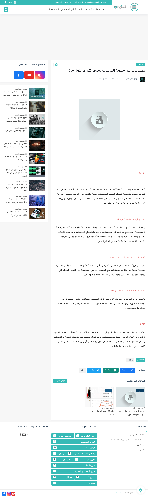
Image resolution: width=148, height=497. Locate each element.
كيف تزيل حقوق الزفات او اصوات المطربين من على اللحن (16, 173)
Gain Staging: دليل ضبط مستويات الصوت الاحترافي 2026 (15, 188)
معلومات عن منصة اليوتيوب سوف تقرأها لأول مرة (131, 413)
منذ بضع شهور (20, 102)
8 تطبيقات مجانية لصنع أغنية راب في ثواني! (17, 213)
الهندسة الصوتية (97, 9)
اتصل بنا (58, 2)
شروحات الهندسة (74, 465)
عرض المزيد (60, 381)
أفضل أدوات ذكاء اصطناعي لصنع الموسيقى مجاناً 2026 (15, 145)
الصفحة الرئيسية (136, 434)
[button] (127, 370)
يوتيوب (140, 65)
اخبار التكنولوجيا (86, 436)
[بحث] (6, 9)
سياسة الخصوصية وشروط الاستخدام (90, 2)
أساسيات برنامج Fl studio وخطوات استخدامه (16, 158)
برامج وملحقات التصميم (82, 453)
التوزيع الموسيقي (69, 9)
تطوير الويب (85, 459)
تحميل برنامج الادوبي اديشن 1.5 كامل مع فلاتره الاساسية (15, 93)
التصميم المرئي (63, 436)
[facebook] (5, 2)
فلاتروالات (86, 477)
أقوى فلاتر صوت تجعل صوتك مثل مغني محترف (16, 119)
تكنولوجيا (62, 459)
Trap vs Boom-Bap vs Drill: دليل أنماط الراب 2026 (15, 106)
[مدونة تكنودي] (126, 7)
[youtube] (10, 2)
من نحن (68, 2)
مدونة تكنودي (119, 493)
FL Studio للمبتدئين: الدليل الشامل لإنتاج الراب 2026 (16, 200)
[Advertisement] (74, 37)
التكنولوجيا (54, 9)
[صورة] (37, 93)
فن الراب (83, 9)
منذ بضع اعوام (138, 408)
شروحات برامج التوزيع (74, 471)
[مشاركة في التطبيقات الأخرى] (82, 370)
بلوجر (59, 453)
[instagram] (15, 2)
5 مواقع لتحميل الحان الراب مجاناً (15, 132)
